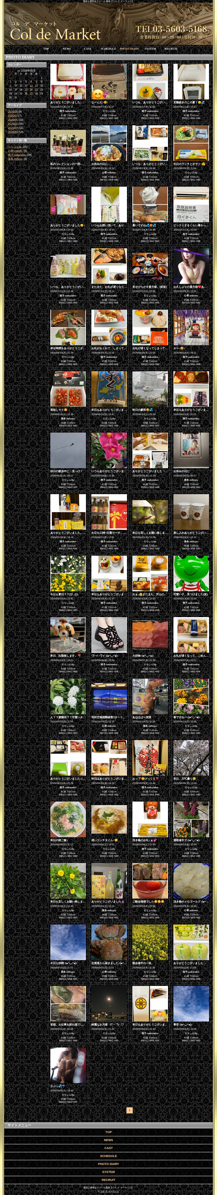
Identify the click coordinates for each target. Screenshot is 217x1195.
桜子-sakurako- (17, 154)
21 (36, 89)
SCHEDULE (108, 48)
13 (31, 85)
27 (31, 93)
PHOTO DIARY (129, 48)
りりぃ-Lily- (15, 146)
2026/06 (13, 119)
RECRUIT (171, 48)
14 (36, 85)
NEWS (67, 48)
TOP (46, 48)
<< (18, 70)
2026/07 (13, 115)
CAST (87, 48)
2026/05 (13, 123)
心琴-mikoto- (15, 150)
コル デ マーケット (109, 1191)
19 (26, 89)
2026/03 (13, 132)
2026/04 (13, 128)
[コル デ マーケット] (108, 24)
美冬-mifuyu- (15, 159)
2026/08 (13, 111)
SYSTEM (150, 48)
